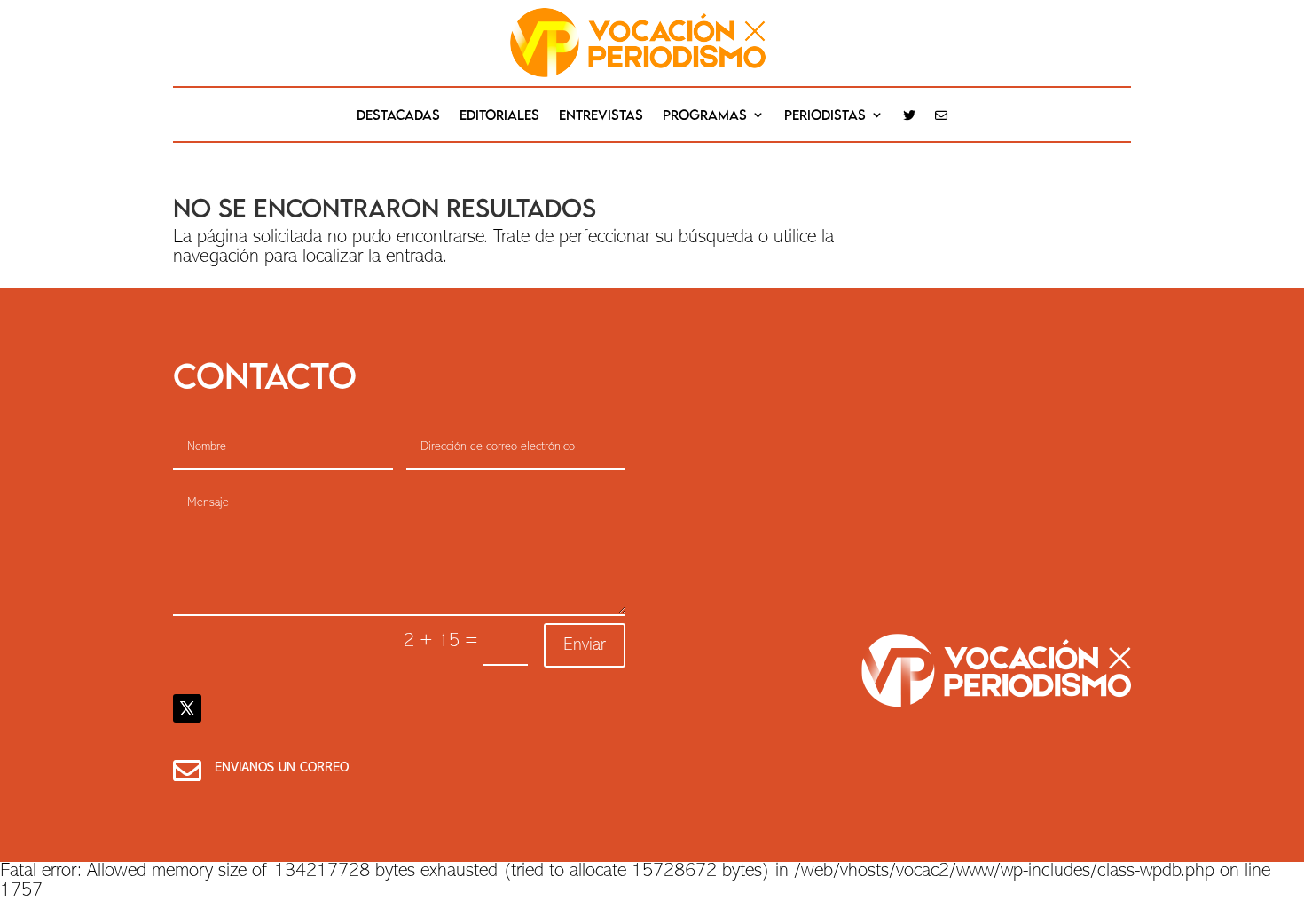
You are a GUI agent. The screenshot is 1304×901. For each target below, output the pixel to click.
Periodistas (825, 115)
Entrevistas (601, 115)
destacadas (398, 115)
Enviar (584, 645)
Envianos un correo (282, 768)
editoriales (499, 115)
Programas (705, 115)
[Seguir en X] (187, 708)
